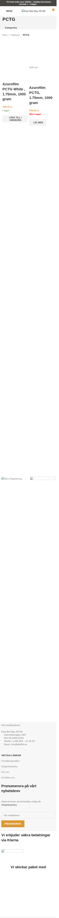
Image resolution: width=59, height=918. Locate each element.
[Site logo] (33, 11)
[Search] (17, 11)
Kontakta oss (8, 777)
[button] (15, 119)
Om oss (5, 772)
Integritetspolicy (9, 766)
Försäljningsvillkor (10, 761)
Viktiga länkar (11, 755)
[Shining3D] (42, 598)
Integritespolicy (9, 804)
